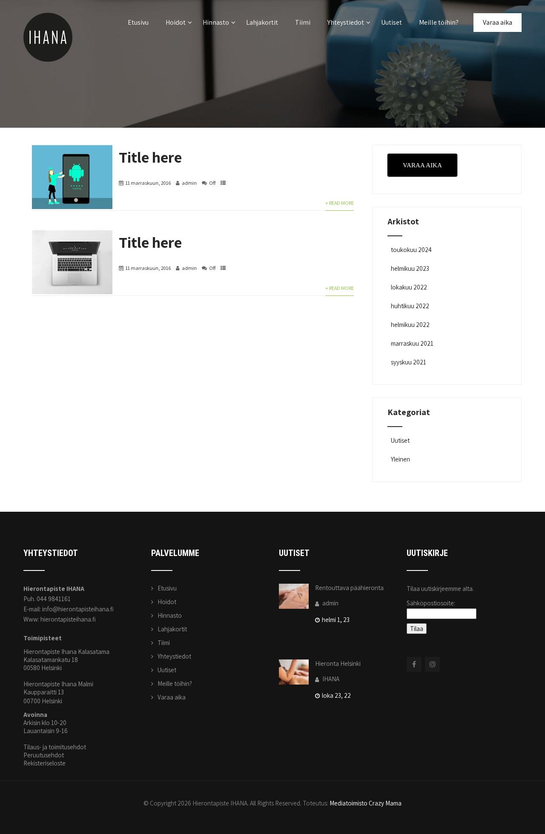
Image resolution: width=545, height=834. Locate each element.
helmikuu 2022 (410, 325)
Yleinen (400, 459)
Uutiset (391, 22)
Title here (150, 157)
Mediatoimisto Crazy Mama (366, 803)
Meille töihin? (439, 22)
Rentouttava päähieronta (349, 588)
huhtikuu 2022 (410, 306)
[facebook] (414, 664)
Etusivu (138, 22)
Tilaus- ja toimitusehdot (54, 747)
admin (189, 183)
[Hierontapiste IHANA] (47, 4)
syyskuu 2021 (408, 362)
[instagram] (432, 664)
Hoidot (176, 22)
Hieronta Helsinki (338, 663)
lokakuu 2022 (409, 287)
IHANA (330, 679)
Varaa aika (497, 22)
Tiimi (302, 22)
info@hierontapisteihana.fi (78, 609)
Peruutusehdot (43, 755)
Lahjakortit (262, 22)
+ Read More (339, 203)
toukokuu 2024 (411, 250)
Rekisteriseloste (44, 763)
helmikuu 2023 (410, 268)
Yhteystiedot (345, 22)
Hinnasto (216, 22)
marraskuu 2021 (412, 343)
